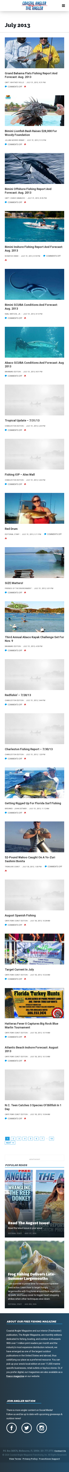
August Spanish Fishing (20, 915)
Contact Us (60, 1451)
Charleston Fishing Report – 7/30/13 (29, 749)
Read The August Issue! (28, 1223)
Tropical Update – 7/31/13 (22, 420)
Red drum (11, 528)
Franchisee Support (49, 1459)
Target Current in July (19, 969)
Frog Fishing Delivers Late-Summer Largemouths (32, 1276)
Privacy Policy (30, 1459)
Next (8, 1143)
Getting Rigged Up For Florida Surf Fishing (33, 803)
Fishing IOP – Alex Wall (20, 474)
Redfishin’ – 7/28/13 (18, 695)
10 (51, 1139)
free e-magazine (15, 1376)
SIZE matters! (14, 583)
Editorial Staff (15, 1233)
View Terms (15, 1459)
